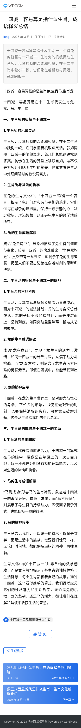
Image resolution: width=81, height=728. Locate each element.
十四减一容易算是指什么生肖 (30, 620)
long (6, 36)
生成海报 (16, 651)
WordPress (70, 721)
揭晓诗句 (59, 36)
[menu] (74, 6)
